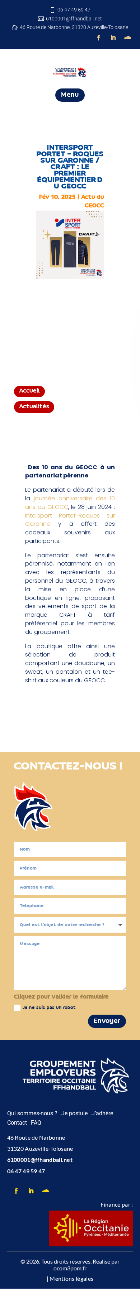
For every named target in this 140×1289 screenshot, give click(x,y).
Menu (70, 95)
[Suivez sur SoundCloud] (127, 37)
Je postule (74, 1113)
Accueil (29, 391)
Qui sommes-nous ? (32, 1113)
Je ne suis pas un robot (49, 1008)
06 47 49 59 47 (26, 1171)
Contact (17, 1122)
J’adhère (102, 1113)
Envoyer (107, 1021)
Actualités (34, 406)
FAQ (36, 1122)
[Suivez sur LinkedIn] (113, 37)
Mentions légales (71, 1278)
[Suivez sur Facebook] (98, 37)
